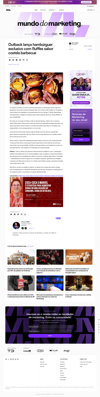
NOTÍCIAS (43, 10)
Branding (62, 366)
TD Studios (13, 6)
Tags (81, 366)
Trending (62, 362)
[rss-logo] (15, 359)
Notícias (42, 362)
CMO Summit (43, 364)
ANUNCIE (61, 10)
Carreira (62, 375)
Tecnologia (63, 379)
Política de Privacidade (85, 362)
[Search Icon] (90, 6)
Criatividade (63, 377)
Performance (63, 368)
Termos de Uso (83, 364)
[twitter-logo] (8, 359)
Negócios (62, 364)
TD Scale (19, 6)
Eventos (7, 6)
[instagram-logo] (6, 359)
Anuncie (42, 366)
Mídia (61, 371)
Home (36, 10)
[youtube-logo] (13, 359)
